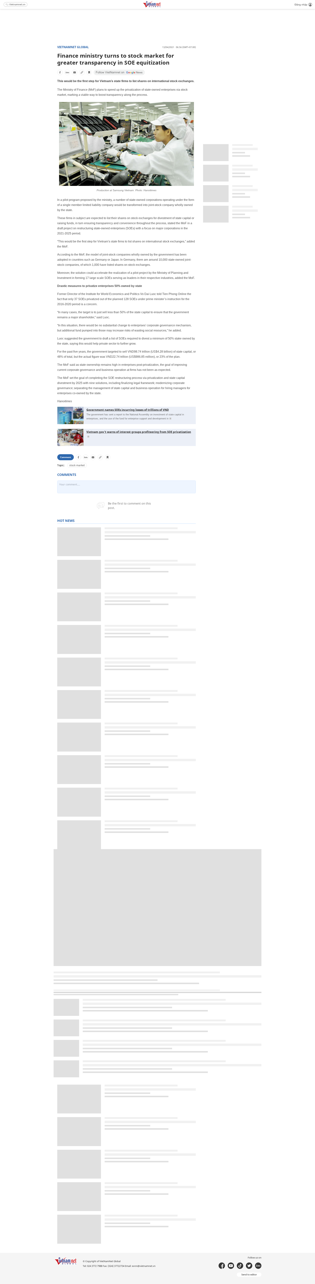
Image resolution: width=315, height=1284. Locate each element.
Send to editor (249, 1274)
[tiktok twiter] (249, 1265)
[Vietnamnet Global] (161, 6)
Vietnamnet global (73, 47)
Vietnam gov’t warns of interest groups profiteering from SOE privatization (138, 432)
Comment (65, 457)
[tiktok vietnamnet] (240, 1265)
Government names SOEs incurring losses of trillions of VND (127, 410)
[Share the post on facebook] (60, 72)
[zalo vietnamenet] (258, 1265)
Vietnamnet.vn (17, 4)
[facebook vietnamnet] (222, 1265)
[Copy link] (82, 72)
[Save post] (89, 72)
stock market (77, 465)
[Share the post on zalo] (67, 72)
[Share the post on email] (74, 72)
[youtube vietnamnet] (231, 1265)
